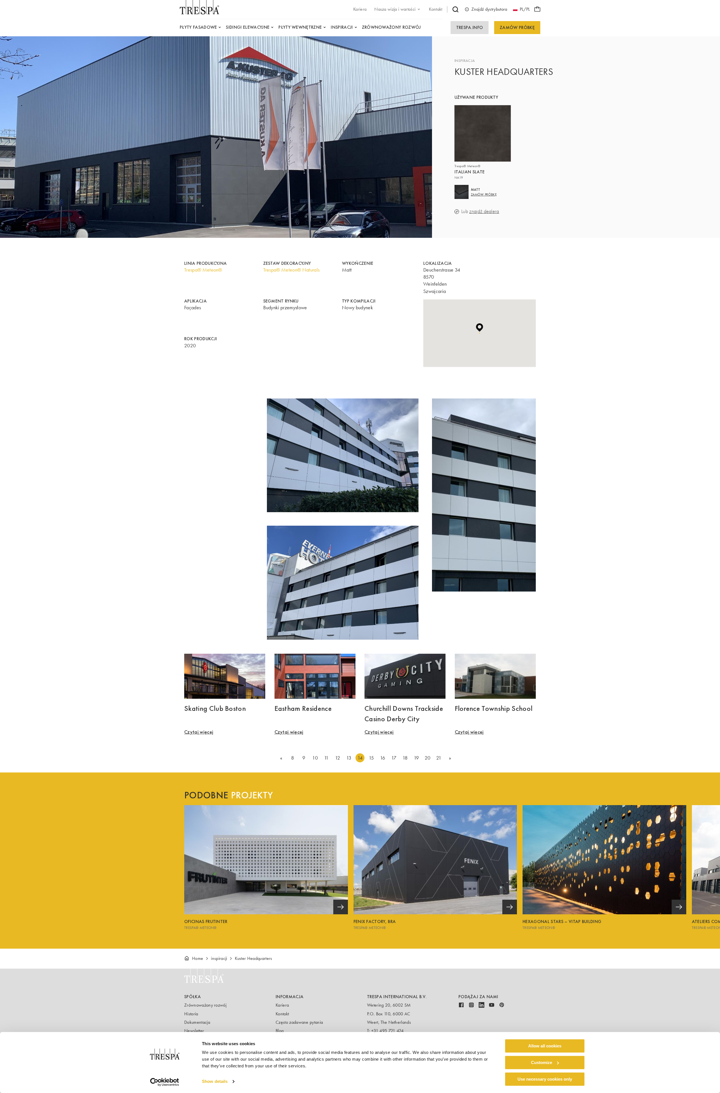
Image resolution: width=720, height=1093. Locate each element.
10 (315, 758)
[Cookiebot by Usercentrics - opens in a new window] (164, 1082)
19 (416, 758)
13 (349, 758)
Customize (541, 1062)
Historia (191, 1013)
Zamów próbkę (517, 27)
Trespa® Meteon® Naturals (291, 270)
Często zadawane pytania (299, 1022)
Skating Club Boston (215, 708)
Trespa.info (469, 27)
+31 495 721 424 (387, 1030)
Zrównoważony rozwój (205, 1005)
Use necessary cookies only (545, 1079)
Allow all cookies (544, 1045)
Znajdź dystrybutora (489, 9)
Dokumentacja (197, 1022)
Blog (280, 1030)
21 (438, 758)
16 (382, 758)
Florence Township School (494, 708)
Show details (215, 1081)
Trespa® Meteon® (203, 270)
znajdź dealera (484, 211)
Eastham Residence (303, 708)
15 (371, 758)
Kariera (282, 1005)
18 (405, 758)
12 (337, 758)
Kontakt (282, 1013)
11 (326, 758)
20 (428, 758)
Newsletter (194, 1030)
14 (360, 758)
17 (394, 758)
